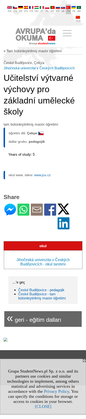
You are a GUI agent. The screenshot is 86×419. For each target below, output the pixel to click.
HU (36, 11)
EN (9, 11)
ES (26, 11)
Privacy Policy (56, 391)
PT (52, 11)
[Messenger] (10, 213)
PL (47, 11)
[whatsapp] (23, 213)
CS (15, 11)
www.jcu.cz (42, 175)
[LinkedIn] (64, 227)
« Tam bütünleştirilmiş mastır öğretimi (33, 51)
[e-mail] (37, 213)
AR (79, 11)
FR (31, 11)
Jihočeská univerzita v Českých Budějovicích (39, 68)
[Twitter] (64, 212)
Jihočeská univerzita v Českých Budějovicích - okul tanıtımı (43, 262)
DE (20, 11)
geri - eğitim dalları (34, 317)
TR (68, 11)
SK (63, 11)
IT (42, 11)
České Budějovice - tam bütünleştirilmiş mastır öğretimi (42, 296)
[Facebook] (50, 213)
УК (73, 11)
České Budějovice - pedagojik (41, 290)
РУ (57, 11)
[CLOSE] (43, 406)
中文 (78, 21)
